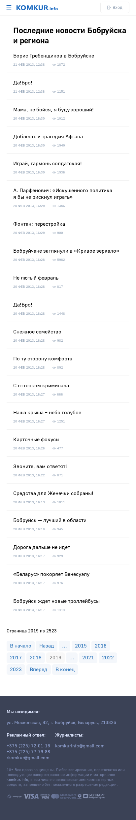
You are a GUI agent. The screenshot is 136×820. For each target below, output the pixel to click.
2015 (81, 646)
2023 (16, 669)
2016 (101, 646)
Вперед (39, 669)
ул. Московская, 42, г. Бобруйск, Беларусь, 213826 (61, 723)
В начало (20, 646)
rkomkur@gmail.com (28, 758)
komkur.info (17, 779)
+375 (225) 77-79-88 (28, 752)
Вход (117, 7)
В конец (65, 669)
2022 (108, 657)
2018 (36, 657)
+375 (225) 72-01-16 (28, 746)
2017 (16, 657)
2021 (88, 657)
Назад (46, 646)
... (64, 646)
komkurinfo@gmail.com (80, 746)
